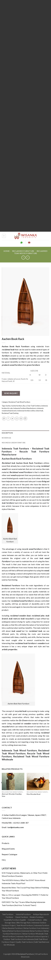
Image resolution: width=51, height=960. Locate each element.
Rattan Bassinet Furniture (12, 928)
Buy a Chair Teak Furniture (32, 406)
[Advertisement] (25, 115)
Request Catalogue (9, 854)
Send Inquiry (11, 393)
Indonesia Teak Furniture (15, 448)
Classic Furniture (21, 917)
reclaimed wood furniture (22, 601)
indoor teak (39, 411)
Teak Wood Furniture (24, 925)
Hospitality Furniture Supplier (15, 920)
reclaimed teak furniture (25, 643)
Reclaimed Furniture (25, 954)
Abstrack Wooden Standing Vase (11, 795)
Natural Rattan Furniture (11, 931)
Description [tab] (7, 433)
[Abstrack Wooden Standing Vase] (13, 781)
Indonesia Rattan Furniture (32, 931)
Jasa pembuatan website (24, 948)
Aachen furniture (16, 406)
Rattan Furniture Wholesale (33, 934)
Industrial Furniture (23, 914)
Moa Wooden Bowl (33, 794)
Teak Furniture (7, 914)
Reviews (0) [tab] (6, 438)
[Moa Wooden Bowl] (38, 781)
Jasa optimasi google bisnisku (26, 945)
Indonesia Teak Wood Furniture (19, 750)
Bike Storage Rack (23, 923)
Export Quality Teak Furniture (21, 942)
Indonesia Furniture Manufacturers (24, 408)
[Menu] (4, 236)
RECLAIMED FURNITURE (23, 251)
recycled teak (20, 711)
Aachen (8, 406)
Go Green (23, 720)
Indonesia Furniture (41, 925)
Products (5, 843)
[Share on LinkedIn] (25, 419)
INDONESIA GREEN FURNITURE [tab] (13, 443)
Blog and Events (8, 849)
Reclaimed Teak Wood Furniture (31, 252)
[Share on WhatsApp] (4, 419)
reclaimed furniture (17, 358)
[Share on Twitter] (12, 419)
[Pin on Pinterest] (21, 419)
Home (7, 251)
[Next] (49, 787)
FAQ (4, 860)
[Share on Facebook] (8, 419)
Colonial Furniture (35, 920)
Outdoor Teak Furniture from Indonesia (18, 939)
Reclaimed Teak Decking (10, 413)
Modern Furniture (36, 917)
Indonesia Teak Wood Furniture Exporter (32, 936)
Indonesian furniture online (26, 411)
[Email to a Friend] (17, 419)
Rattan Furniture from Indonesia (36, 928)
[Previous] (1, 787)
